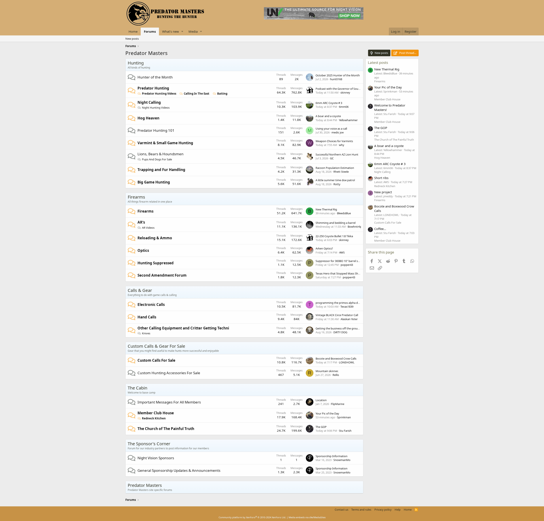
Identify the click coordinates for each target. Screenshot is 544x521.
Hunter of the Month (155, 77)
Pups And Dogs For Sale (157, 159)
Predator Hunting (153, 88)
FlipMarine (337, 404)
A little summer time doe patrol (335, 180)
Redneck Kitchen (154, 418)
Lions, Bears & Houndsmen (160, 153)
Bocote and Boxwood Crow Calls (336, 358)
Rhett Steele (341, 172)
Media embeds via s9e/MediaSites (307, 517)
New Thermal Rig (326, 209)
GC (332, 158)
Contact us (341, 509)
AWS (342, 252)
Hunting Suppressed (155, 262)
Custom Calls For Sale (156, 360)
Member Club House (155, 412)
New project (383, 192)
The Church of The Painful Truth (165, 428)
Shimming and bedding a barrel (336, 223)
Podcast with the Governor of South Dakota (343, 89)
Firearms (136, 197)
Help (398, 509)
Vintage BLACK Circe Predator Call (337, 315)
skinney (345, 92)
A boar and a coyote (328, 116)
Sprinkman (344, 417)
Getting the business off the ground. (339, 328)
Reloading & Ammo (154, 237)
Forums (150, 31)
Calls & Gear (140, 290)
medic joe (338, 132)
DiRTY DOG (340, 332)
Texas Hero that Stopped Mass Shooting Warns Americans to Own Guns (361, 273)
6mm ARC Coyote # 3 (329, 103)
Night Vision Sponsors (155, 457)
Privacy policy (383, 509)
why (341, 145)
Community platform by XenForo (252, 517)
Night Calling (149, 102)
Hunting (136, 63)
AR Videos (148, 228)
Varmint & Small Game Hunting (165, 142)
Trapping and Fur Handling (161, 169)
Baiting (222, 93)
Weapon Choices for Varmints (334, 141)
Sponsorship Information (331, 456)
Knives (146, 333)
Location (321, 400)
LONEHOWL (346, 362)
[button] (182, 31)
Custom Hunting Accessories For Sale (168, 372)
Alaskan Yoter (349, 319)
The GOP (321, 427)
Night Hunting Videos (156, 107)
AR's (141, 222)
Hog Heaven (148, 118)
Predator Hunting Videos (159, 93)
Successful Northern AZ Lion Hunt (337, 154)
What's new (170, 31)
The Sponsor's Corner (149, 444)
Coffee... (380, 229)
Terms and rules (361, 509)
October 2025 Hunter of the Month (338, 75)
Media (193, 31)
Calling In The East (196, 93)
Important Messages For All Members (169, 402)
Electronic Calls (151, 304)
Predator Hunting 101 (155, 130)
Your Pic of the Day (327, 413)
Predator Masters (145, 485)
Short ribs (381, 178)
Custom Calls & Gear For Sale (156, 346)
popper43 (347, 265)
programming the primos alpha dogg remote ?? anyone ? (352, 303)
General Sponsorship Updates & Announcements (178, 470)
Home (133, 31)
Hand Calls (146, 317)
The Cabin (137, 388)
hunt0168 (336, 79)
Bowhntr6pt (355, 226)
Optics (143, 250)
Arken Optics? (324, 248)
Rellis (336, 375)
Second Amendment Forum (162, 275)
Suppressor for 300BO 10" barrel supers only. (344, 261)
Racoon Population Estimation (335, 168)
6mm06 (343, 107)
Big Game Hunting (153, 182)
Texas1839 (346, 306)
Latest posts (378, 62)
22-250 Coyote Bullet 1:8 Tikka (334, 236)
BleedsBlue (344, 213)
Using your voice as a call (331, 128)
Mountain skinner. (327, 371)
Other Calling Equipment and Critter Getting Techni (183, 328)
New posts (132, 39)
